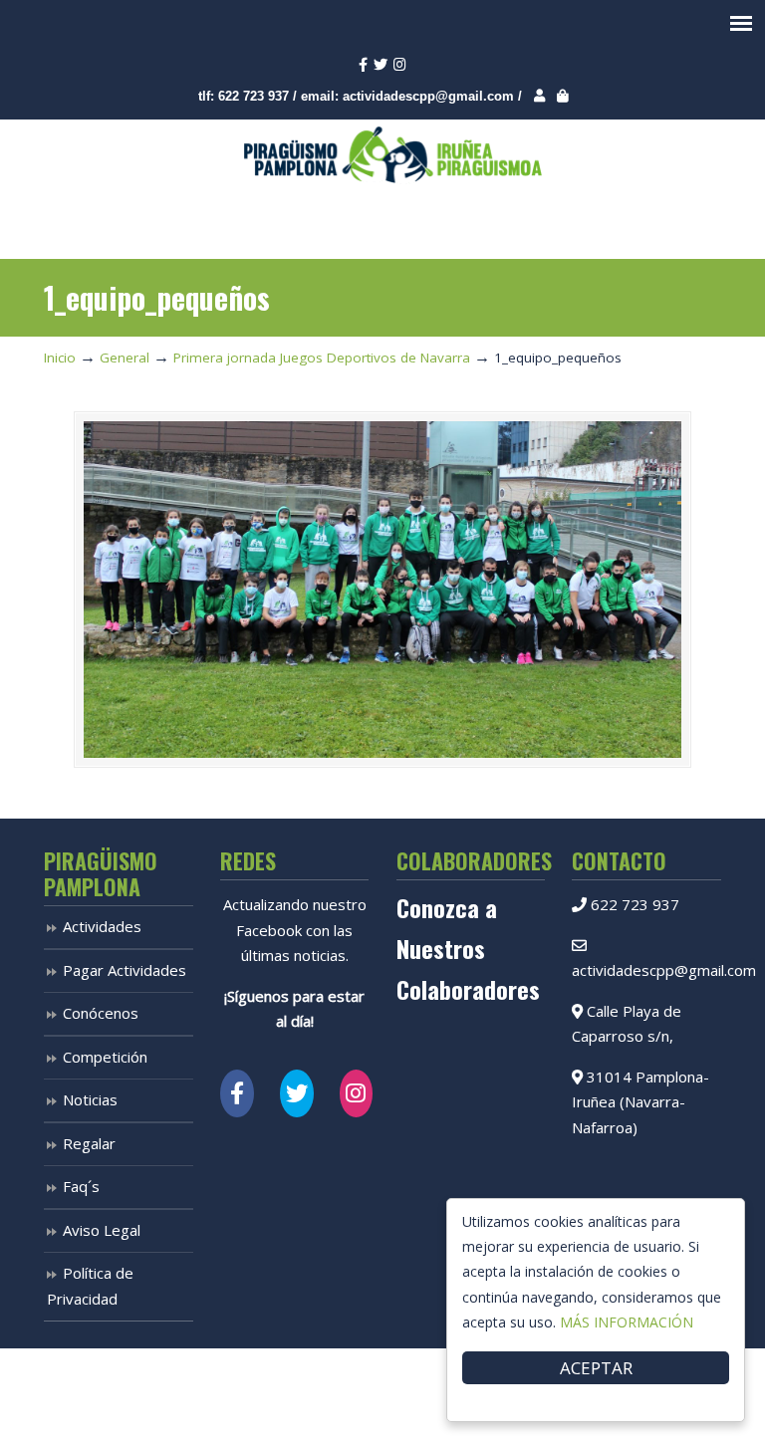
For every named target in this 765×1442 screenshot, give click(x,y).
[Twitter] (380, 65)
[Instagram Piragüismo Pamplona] (357, 1093)
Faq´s (81, 1186)
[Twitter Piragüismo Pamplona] (297, 1093)
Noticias (90, 1099)
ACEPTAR (596, 1367)
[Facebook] (363, 65)
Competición (105, 1057)
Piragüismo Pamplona (392, 155)
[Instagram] (399, 65)
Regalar (89, 1143)
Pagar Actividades (124, 970)
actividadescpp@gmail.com (428, 96)
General (124, 357)
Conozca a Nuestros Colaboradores (468, 948)
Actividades (102, 926)
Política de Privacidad (90, 1286)
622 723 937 (253, 96)
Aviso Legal (101, 1230)
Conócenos (100, 1013)
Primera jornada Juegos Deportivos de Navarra (321, 357)
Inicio (60, 357)
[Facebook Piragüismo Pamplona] (237, 1093)
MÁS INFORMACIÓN (626, 1322)
